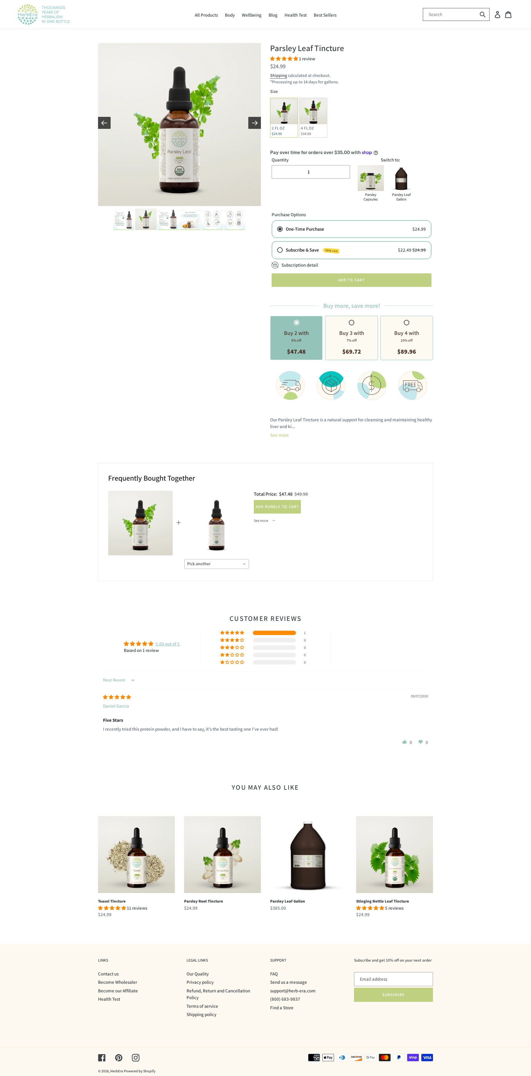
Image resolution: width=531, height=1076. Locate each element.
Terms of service (202, 1006)
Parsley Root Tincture (203, 901)
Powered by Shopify (139, 1071)
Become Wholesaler (117, 982)
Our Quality (198, 974)
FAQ (274, 974)
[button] (284, 59)
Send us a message (288, 982)
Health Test (109, 999)
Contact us (108, 974)
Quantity (280, 160)
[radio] (284, 118)
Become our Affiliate (118, 991)
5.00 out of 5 (167, 644)
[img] (117, 697)
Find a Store (281, 1007)
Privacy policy (200, 982)
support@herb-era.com (293, 991)
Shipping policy (201, 1014)
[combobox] (216, 564)
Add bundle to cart (277, 506)
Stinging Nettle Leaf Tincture (382, 901)
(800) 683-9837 (285, 999)
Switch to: (390, 160)
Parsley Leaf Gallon (287, 901)
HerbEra (116, 1071)
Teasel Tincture (112, 901)
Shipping (278, 75)
